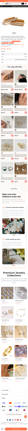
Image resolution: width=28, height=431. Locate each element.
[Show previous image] (4, 226)
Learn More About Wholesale (14, 414)
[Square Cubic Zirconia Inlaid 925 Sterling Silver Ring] (7, 168)
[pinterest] (20, 420)
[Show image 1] (11, 265)
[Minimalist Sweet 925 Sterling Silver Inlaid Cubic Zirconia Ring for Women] (7, 145)
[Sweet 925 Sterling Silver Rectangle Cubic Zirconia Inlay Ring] (21, 168)
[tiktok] (13, 420)
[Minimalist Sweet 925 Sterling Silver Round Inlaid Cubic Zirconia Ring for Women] (21, 99)
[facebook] (10, 420)
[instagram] (15, 420)
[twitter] (7, 420)
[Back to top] (25, 420)
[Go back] (2, 3)
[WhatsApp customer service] (25, 416)
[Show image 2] (13, 265)
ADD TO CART (16, 429)
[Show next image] (22, 226)
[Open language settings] (26, 4)
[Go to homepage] (8, 3)
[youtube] (18, 420)
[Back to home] (25, 413)
